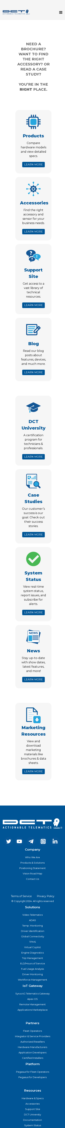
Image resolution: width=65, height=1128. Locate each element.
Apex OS (32, 998)
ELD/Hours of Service (32, 963)
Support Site (32, 1109)
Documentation (32, 1119)
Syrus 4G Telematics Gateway (32, 993)
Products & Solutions (32, 862)
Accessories (32, 1103)
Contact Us (32, 878)
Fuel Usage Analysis (32, 968)
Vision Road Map (32, 873)
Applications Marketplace (33, 1009)
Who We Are (32, 857)
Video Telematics (32, 914)
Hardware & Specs (33, 1098)
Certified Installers (32, 1057)
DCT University (32, 1114)
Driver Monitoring (32, 974)
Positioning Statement (32, 868)
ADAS (32, 920)
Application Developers (32, 1052)
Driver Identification (32, 931)
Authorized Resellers (32, 1041)
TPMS (32, 941)
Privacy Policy (45, 896)
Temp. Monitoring (32, 925)
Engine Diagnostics (32, 952)
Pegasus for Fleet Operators (32, 1071)
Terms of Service (21, 896)
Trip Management (32, 958)
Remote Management (32, 1004)
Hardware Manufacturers (32, 1047)
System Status (32, 1125)
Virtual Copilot (32, 947)
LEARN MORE (33, 164)
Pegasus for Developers (32, 1077)
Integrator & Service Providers (32, 1036)
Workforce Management (32, 979)
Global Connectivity (32, 936)
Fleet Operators (32, 1030)
